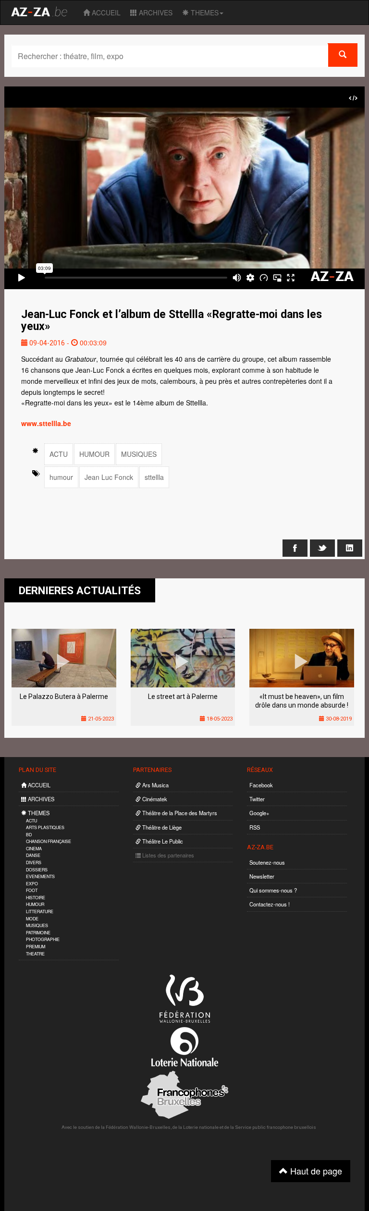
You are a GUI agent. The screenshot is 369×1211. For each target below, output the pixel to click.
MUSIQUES (139, 454)
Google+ (259, 813)
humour (61, 477)
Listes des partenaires (167, 855)
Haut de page (315, 1170)
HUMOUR (94, 454)
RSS (254, 827)
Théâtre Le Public (162, 841)
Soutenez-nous (267, 862)
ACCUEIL (105, 12)
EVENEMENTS (40, 876)
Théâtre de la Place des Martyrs (179, 813)
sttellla (154, 477)
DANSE (33, 855)
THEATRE (35, 954)
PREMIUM (35, 946)
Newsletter (261, 876)
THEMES (204, 12)
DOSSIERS (37, 870)
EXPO (32, 884)
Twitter (257, 799)
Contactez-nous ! (269, 904)
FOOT (31, 890)
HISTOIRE (35, 897)
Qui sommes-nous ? (273, 890)
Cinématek (154, 799)
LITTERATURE (39, 911)
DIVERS (33, 862)
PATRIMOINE (38, 933)
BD (29, 835)
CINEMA (34, 848)
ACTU (58, 454)
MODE (32, 919)
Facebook (261, 785)
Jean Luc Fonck (109, 477)
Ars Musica (155, 785)
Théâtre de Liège (161, 827)
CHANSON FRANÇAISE (48, 841)
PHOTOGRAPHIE (43, 939)
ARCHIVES (154, 12)
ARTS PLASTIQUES (45, 827)
